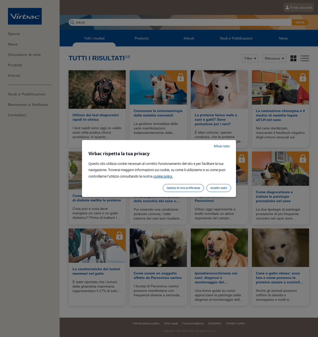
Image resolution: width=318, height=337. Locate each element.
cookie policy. (163, 176)
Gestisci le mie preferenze (183, 188)
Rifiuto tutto (222, 146)
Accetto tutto (218, 188)
